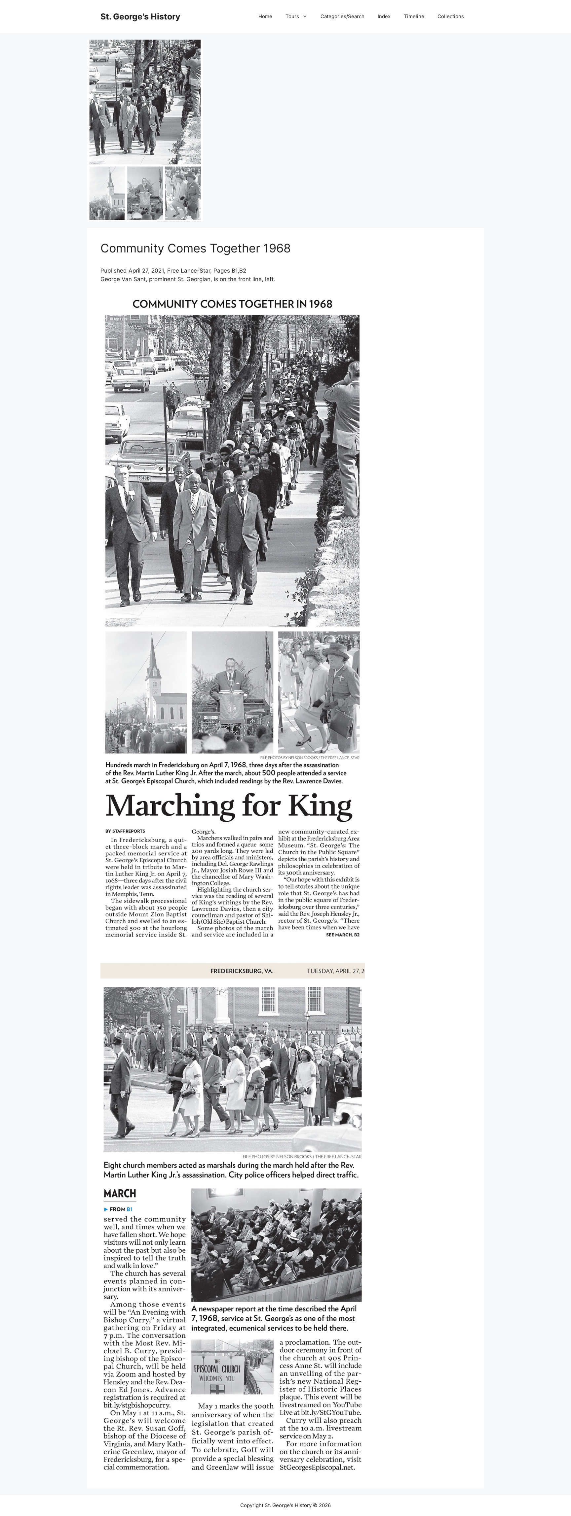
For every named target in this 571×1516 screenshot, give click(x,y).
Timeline (414, 16)
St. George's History (140, 16)
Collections (451, 16)
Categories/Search (342, 16)
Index (384, 16)
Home (265, 16)
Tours (292, 16)
